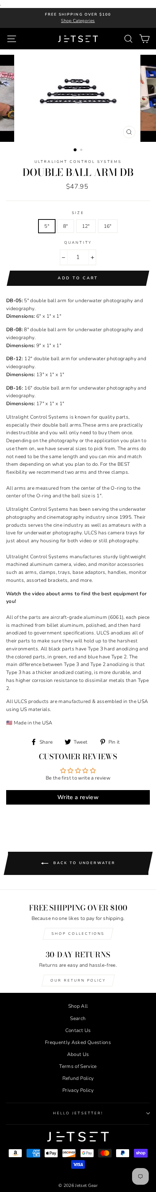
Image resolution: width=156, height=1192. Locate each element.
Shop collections (78, 933)
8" (65, 226)
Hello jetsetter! (78, 1113)
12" (86, 226)
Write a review (78, 797)
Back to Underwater (83, 863)
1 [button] (75, 150)
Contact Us (78, 1030)
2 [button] (82, 150)
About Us (78, 1054)
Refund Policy (78, 1078)
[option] (78, 18)
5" (46, 226)
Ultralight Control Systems (78, 161)
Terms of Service (78, 1066)
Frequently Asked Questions (78, 1042)
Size (78, 212)
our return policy (78, 980)
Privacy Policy (78, 1090)
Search (78, 1018)
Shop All (78, 1006)
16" (108, 226)
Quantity (77, 242)
